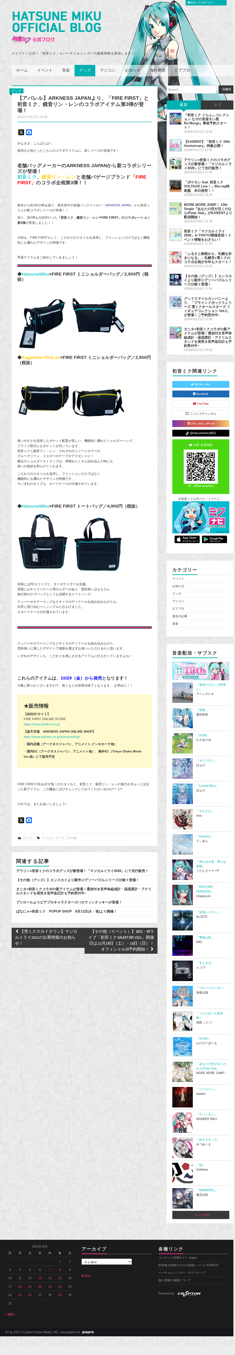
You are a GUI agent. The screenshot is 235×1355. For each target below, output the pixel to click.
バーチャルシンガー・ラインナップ (182, 1272)
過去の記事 (179, 616)
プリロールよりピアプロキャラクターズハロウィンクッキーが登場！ (69, 902)
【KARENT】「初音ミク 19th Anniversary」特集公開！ (207, 144)
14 (50, 1278)
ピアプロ (182, 70)
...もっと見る (201, 1215)
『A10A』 (202, 735)
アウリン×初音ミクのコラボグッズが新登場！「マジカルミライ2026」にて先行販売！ (82, 871)
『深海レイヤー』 (208, 912)
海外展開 (157, 70)
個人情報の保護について (174, 1280)
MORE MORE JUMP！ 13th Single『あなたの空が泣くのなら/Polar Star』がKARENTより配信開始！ (208, 211)
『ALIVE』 (203, 1038)
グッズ (85, 70)
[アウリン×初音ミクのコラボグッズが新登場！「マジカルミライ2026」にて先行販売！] (175, 163)
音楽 (66, 70)
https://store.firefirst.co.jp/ (42, 724)
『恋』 (200, 1165)
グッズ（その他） (67, 838)
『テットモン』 (206, 1114)
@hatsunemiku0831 (202, 433)
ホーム (22, 70)
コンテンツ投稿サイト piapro (177, 1257)
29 (60, 1295)
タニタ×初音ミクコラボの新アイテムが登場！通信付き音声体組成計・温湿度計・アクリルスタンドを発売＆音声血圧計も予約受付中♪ (84, 891)
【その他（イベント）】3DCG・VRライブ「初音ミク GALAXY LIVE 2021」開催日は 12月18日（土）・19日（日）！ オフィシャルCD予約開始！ (121, 940)
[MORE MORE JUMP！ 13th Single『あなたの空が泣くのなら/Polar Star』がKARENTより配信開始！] (175, 208)
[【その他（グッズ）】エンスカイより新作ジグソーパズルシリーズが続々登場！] (175, 279)
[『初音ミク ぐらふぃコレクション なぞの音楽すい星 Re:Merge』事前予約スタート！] (175, 118)
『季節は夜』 (205, 937)
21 (50, 1286)
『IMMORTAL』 (207, 1190)
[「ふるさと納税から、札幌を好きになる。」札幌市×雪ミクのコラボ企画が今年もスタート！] (175, 257)
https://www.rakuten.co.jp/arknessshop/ (52, 737)
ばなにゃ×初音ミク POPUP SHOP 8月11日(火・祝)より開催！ (66, 911)
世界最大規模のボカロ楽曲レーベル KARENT (188, 1265)
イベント (45, 70)
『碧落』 (202, 710)
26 (29, 1295)
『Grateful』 (204, 836)
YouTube (202, 403)
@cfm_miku (202, 384)
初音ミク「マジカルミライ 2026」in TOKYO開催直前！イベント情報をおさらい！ (207, 235)
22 (60, 1286)
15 (60, 1278)
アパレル (48, 838)
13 (39, 1278)
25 (20, 1295)
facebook (202, 394)
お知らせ (132, 70)
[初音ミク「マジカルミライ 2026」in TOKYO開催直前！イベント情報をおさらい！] (175, 234)
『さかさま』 (205, 811)
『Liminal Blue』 (207, 785)
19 (29, 1286)
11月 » (12, 1314)
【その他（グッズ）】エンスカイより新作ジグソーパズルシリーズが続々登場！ (77, 880)
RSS (87, 1276)
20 (39, 1286)
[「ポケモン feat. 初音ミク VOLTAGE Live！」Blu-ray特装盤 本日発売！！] (175, 186)
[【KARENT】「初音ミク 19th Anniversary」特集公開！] (175, 145)
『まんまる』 (205, 962)
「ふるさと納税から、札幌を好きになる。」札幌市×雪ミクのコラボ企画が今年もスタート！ (208, 258)
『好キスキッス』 (208, 1139)
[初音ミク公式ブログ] (56, 27)
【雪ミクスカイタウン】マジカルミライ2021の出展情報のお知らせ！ (46, 938)
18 (20, 1286)
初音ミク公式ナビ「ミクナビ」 (201, 499)
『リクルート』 (206, 1089)
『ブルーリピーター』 (211, 988)
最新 (184, 105)
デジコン (108, 70)
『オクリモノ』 (206, 760)
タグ (218, 105)
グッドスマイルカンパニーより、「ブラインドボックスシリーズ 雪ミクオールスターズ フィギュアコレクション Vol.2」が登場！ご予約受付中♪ (208, 307)
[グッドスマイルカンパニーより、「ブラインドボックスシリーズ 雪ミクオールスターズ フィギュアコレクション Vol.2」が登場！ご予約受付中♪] (175, 302)
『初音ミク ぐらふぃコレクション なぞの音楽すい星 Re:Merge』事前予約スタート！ (206, 121)
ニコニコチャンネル (203, 413)
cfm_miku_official (202, 423)
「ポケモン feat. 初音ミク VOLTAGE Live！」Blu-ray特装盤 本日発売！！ (207, 186)
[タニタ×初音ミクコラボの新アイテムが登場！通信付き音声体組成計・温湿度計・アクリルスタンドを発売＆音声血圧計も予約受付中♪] (175, 332)
